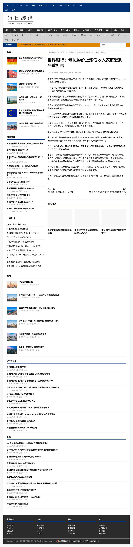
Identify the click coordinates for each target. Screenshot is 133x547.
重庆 (60, 5)
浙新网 (39, 533)
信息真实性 (103, 528)
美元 (91, 35)
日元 (105, 35)
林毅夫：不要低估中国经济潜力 (31, 347)
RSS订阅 (102, 533)
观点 (122, 30)
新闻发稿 (10, 531)
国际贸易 (40, 30)
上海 (6, 5)
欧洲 (50, 35)
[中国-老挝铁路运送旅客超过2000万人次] (86, 218)
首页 (6, 30)
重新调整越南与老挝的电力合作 (113, 231)
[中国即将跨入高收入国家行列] (12, 126)
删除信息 (102, 525)
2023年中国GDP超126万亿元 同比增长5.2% (37, 308)
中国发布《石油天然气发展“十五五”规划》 (24, 497)
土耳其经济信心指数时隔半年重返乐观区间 (24, 266)
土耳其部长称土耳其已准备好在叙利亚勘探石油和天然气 (29, 470)
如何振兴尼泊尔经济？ (28, 84)
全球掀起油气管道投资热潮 (17, 504)
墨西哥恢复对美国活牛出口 (17, 150)
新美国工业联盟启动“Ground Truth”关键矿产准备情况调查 (31, 414)
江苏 (20, 5)
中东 (30, 35)
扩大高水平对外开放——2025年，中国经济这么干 (39, 295)
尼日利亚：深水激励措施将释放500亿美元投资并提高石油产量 (32, 483)
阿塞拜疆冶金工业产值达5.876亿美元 (22, 428)
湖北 (47, 5)
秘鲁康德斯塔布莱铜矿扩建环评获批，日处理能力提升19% (30, 381)
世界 (14, 30)
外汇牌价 (74, 35)
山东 (74, 5)
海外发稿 (10, 525)
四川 (54, 5)
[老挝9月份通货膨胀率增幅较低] (60, 218)
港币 (119, 35)
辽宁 (13, 10)
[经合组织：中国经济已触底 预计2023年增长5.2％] (12, 324)
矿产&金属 (64, 30)
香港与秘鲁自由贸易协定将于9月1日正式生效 (25, 143)
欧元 (98, 35)
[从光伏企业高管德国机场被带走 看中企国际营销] (12, 113)
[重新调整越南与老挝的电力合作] (113, 218)
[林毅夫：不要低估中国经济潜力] (12, 350)
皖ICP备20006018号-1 (91, 541)
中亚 (23, 35)
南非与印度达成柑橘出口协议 (18, 182)
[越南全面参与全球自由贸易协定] (12, 74)
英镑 (6, 40)
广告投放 (10, 528)
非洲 (6, 35)
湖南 (40, 5)
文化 (115, 30)
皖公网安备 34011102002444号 (70, 541)
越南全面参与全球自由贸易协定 (31, 71)
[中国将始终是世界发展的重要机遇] (12, 337)
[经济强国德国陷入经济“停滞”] (12, 60)
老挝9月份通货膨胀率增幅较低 (60, 231)
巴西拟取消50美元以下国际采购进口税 (22, 166)
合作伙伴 (71, 531)
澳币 (112, 35)
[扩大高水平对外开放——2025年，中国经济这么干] (12, 297)
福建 (33, 5)
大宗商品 (86, 30)
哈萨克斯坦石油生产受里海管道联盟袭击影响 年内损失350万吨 (32, 450)
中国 (21, 30)
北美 (57, 35)
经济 (30, 30)
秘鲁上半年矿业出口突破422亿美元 (21, 401)
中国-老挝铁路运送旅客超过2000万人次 (86, 231)
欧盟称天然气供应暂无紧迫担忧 (19, 477)
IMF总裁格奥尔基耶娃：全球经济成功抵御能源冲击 (27, 443)
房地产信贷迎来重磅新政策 (17, 229)
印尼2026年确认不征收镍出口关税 (20, 394)
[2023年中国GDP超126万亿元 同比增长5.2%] (12, 311)
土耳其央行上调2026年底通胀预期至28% (23, 262)
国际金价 (84, 35)
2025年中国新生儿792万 (17, 224)
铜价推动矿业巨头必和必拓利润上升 (21, 421)
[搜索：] (113, 45)
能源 (75, 30)
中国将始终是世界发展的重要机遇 (32, 334)
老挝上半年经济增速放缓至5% (19, 237)
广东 (13, 5)
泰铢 (125, 35)
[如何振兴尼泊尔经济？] (12, 87)
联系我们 (71, 528)
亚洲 (43, 35)
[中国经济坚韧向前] (12, 284)
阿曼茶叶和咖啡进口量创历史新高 (20, 208)
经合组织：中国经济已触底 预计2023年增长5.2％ (39, 321)
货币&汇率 (98, 30)
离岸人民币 (15, 40)
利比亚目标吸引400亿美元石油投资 (21, 463)
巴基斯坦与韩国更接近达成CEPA (20, 202)
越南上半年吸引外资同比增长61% (20, 250)
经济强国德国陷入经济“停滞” (31, 58)
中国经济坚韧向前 (26, 282)
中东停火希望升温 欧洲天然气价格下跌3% (24, 457)
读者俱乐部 (72, 533)
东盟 (36, 35)
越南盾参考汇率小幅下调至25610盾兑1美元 (24, 246)
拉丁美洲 (15, 35)
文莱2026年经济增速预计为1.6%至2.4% (23, 233)
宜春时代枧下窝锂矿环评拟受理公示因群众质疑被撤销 (28, 374)
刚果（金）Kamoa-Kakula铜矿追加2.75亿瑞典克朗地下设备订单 (33, 387)
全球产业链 (51, 30)
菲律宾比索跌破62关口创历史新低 (20, 242)
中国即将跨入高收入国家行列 (31, 123)
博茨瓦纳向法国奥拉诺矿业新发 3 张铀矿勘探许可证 (28, 407)
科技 (107, 30)
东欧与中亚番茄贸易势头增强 (18, 195)
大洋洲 (65, 35)
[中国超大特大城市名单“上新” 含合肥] (12, 100)
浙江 (27, 5)
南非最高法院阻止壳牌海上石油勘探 (21, 490)
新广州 (39, 531)
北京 (81, 5)
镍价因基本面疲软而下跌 (17, 367)
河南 (67, 5)
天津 (6, 10)
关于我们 (71, 525)
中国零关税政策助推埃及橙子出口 (20, 188)
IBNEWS (40, 525)
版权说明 (102, 531)
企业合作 (10, 533)
